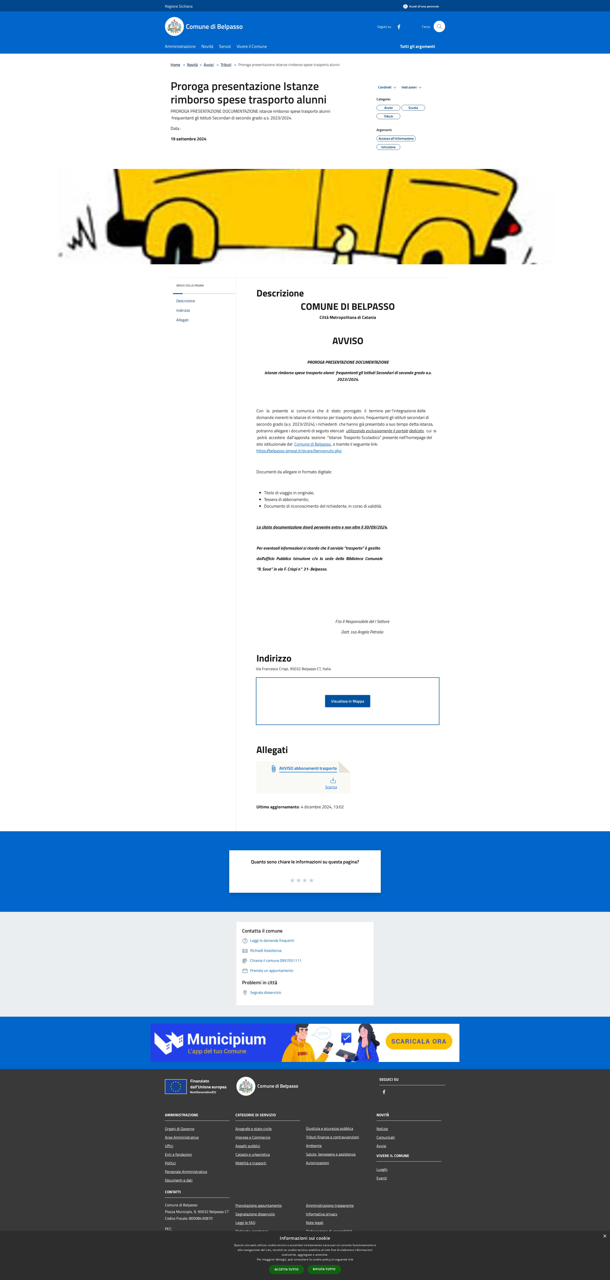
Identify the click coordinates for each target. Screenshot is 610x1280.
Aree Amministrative (182, 1137)
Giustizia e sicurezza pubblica (329, 1128)
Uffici (169, 1146)
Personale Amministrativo (186, 1171)
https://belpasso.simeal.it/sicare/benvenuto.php (298, 451)
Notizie (382, 1129)
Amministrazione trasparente (330, 1205)
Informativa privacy (321, 1214)
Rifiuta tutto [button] (324, 1269)
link (350, 1259)
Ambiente (314, 1145)
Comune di (304, 444)
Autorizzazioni (317, 1163)
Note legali (314, 1222)
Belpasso (323, 444)
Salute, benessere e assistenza (331, 1154)
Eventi (381, 1178)
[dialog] (305, 1255)
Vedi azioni (409, 87)
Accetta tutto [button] (286, 1269)
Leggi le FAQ (245, 1222)
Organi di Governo (179, 1129)
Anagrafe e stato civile (253, 1129)
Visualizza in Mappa (347, 701)
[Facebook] (397, 26)
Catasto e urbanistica (252, 1154)
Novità (192, 64)
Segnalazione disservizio (255, 1214)
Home (175, 64)
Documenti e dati (179, 1180)
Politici (170, 1163)
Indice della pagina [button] (190, 285)
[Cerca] (439, 26)
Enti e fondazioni (178, 1154)
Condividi (385, 87)
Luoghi (381, 1169)
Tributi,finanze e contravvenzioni (332, 1137)
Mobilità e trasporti (250, 1163)
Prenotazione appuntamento (258, 1205)
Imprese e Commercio (252, 1137)
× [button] (604, 1236)
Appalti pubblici (247, 1146)
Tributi (226, 64)
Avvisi (209, 64)
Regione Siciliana (179, 6)
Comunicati (385, 1137)
